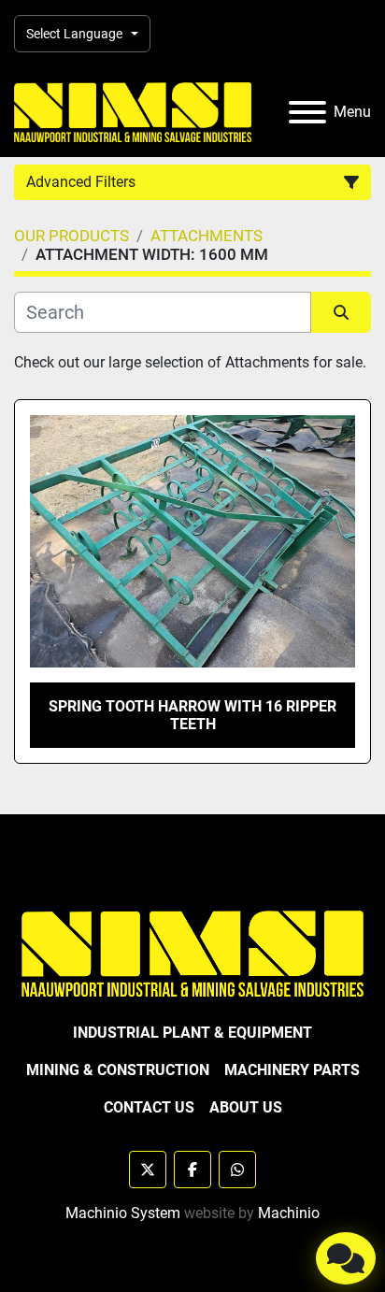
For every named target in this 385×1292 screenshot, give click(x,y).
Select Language (74, 33)
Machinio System (122, 1213)
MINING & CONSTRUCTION (117, 1070)
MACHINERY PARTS (292, 1070)
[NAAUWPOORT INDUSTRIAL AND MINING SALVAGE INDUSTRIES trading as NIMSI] (192, 953)
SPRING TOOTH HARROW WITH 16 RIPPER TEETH (192, 715)
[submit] (341, 312)
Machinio (289, 1213)
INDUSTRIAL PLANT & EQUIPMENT (192, 1032)
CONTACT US (149, 1107)
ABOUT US (245, 1107)
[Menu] (307, 112)
